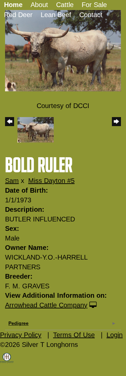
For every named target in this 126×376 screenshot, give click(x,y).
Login (115, 335)
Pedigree (18, 323)
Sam (12, 180)
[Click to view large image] (63, 50)
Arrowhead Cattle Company (46, 305)
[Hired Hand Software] (6, 363)
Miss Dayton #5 (51, 180)
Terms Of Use (74, 335)
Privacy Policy (20, 335)
